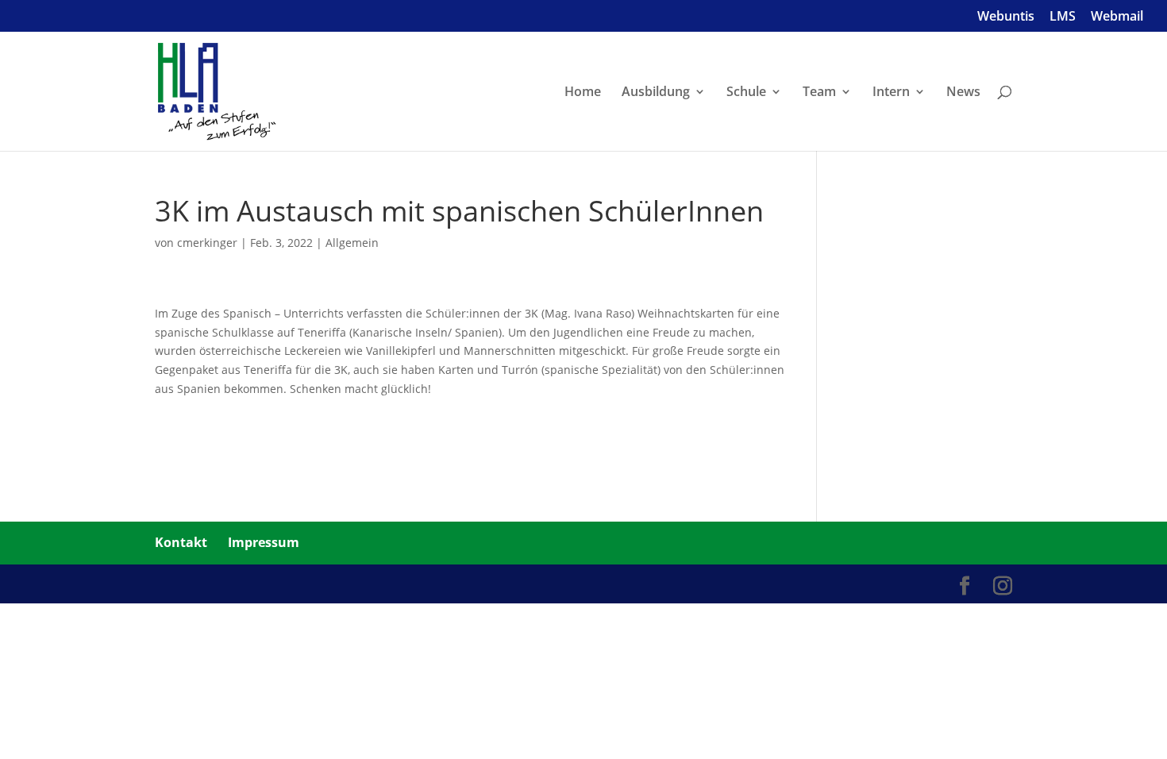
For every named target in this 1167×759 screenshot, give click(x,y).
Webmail (1117, 17)
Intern (891, 93)
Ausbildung (656, 93)
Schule (746, 93)
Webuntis (1005, 17)
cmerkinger (207, 242)
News (963, 93)
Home (582, 93)
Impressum (263, 542)
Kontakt (181, 542)
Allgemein (352, 242)
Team (819, 93)
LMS (1063, 17)
